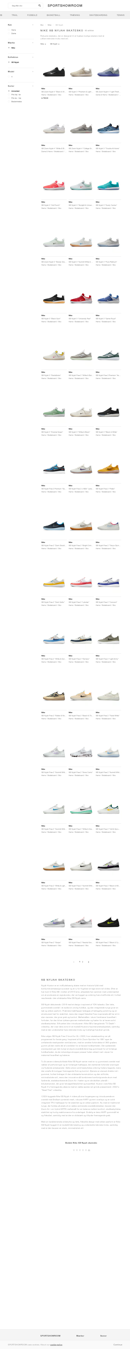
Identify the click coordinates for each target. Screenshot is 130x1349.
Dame (13, 33)
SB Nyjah (15, 62)
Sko (42, 25)
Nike (13, 48)
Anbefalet (15, 91)
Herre (13, 30)
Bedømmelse (16, 101)
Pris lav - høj (16, 98)
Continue (118, 1344)
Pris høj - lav (16, 94)
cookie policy (56, 1344)
